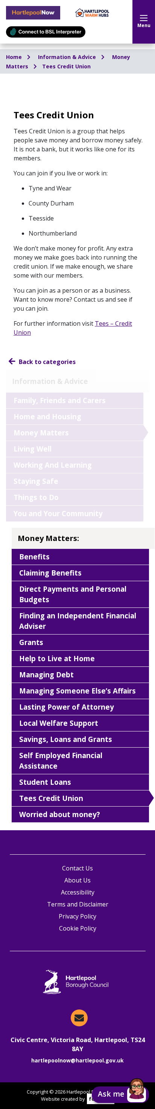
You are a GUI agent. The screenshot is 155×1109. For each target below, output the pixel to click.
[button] (120, 1094)
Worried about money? (59, 814)
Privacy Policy (77, 916)
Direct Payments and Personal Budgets (72, 594)
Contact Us (77, 868)
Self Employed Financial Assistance (60, 761)
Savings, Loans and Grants (65, 739)
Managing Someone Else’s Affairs (77, 690)
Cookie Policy (77, 928)
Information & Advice (67, 56)
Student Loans (45, 782)
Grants (31, 642)
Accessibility (77, 892)
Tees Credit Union (66, 66)
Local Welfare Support (58, 723)
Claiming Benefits (50, 572)
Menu (143, 25)
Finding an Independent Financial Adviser (77, 621)
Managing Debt (46, 674)
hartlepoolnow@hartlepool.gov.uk (77, 1060)
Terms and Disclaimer (77, 904)
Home (14, 56)
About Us (77, 880)
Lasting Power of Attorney (66, 707)
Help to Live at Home (57, 658)
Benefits (34, 556)
